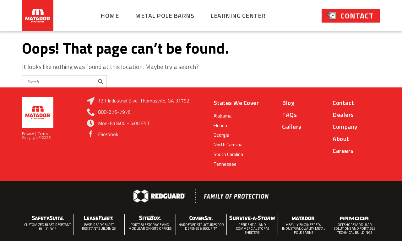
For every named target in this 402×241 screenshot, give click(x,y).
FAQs (289, 114)
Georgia (221, 135)
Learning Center (238, 15)
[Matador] (303, 217)
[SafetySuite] (48, 217)
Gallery (292, 126)
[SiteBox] (150, 217)
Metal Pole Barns (164, 15)
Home (109, 15)
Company (345, 126)
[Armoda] (354, 217)
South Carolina (228, 154)
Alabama (222, 115)
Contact (357, 15)
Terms (44, 133)
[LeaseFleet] (99, 217)
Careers (343, 150)
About (341, 138)
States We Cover (236, 102)
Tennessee (225, 164)
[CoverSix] (201, 217)
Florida (220, 125)
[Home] (37, 15)
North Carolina (228, 144)
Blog (288, 102)
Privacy (28, 133)
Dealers (343, 114)
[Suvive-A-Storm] (252, 217)
